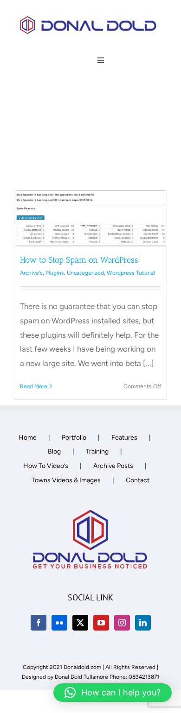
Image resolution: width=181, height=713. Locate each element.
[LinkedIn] (143, 623)
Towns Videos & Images (66, 480)
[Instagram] (122, 623)
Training (97, 451)
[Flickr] (59, 623)
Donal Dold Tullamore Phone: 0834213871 (107, 677)
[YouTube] (101, 623)
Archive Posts (113, 466)
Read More (33, 386)
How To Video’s (45, 466)
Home (28, 438)
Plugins (54, 273)
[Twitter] (80, 623)
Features (124, 438)
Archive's (31, 273)
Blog (54, 451)
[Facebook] (38, 623)
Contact (137, 480)
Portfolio (74, 438)
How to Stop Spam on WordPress (79, 260)
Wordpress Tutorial (131, 273)
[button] (112, 692)
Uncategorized (85, 273)
